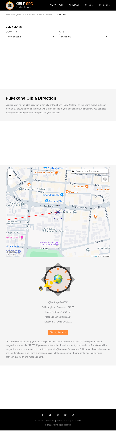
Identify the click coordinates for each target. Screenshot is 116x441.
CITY (61, 31)
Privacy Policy (63, 420)
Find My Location (58, 332)
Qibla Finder (75, 5)
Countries (90, 5)
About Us (50, 420)
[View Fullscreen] (10, 182)
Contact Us (104, 5)
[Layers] (105, 179)
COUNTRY (11, 31)
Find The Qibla (57, 5)
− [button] (10, 175)
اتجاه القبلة (38, 420)
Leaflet (94, 256)
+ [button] (10, 171)
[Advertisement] (58, 67)
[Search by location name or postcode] (73, 171)
